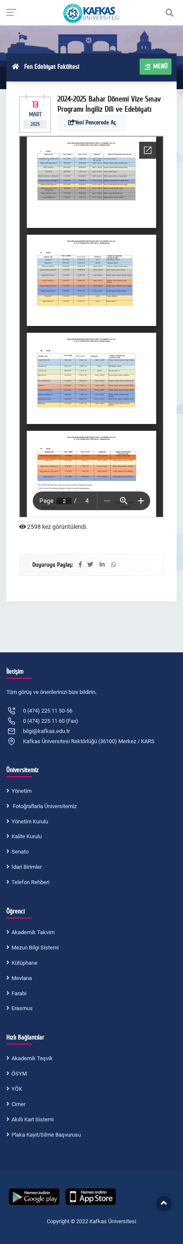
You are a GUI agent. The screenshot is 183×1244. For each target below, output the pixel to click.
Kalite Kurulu (26, 836)
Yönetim (21, 791)
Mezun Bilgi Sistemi (35, 947)
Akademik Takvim (32, 932)
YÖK (16, 1089)
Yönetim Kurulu (29, 821)
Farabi (18, 993)
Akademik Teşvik (32, 1058)
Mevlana (21, 978)
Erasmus (22, 1008)
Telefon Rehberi (30, 882)
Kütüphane (24, 963)
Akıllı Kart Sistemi (32, 1119)
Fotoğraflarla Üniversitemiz (44, 806)
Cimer (18, 1104)
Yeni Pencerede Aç (95, 122)
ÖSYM (19, 1073)
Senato (20, 851)
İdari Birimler (26, 867)
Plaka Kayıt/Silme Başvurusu (46, 1135)
